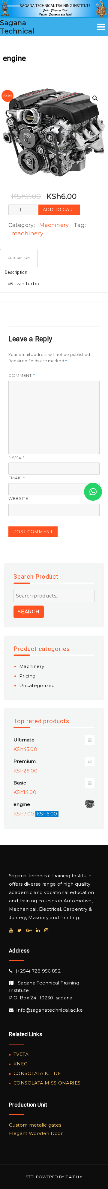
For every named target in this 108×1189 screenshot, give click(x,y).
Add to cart (59, 209)
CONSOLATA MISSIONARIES (47, 1083)
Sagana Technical (17, 27)
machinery (27, 233)
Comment (21, 375)
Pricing (27, 676)
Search (29, 612)
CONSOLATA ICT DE (37, 1073)
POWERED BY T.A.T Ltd (59, 1176)
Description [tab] (19, 258)
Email (16, 477)
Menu (101, 27)
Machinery (54, 225)
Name (16, 457)
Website (18, 498)
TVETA (21, 1054)
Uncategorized (37, 685)
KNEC (21, 1064)
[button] (95, 98)
